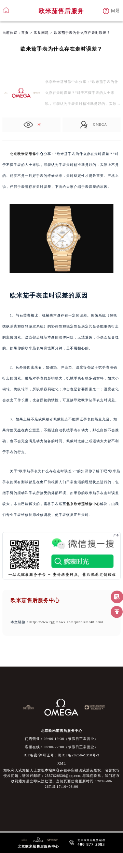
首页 (25, 32)
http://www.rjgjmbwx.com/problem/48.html (66, 622)
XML (61, 763)
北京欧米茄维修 (23, 154)
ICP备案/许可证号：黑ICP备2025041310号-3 (61, 755)
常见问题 (41, 32)
